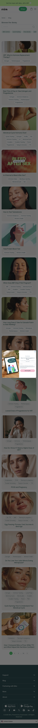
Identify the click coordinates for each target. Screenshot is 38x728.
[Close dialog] (35, 351)
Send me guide (27, 370)
